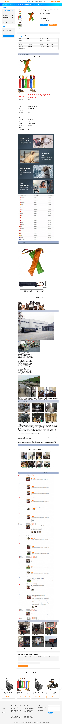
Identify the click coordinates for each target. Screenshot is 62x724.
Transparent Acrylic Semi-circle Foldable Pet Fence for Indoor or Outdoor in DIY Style (29, 716)
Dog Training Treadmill (8, 10)
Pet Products (8, 19)
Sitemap (3, 709)
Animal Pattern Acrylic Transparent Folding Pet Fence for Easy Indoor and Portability (29, 707)
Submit (22, 666)
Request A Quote (55, 1)
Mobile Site (3, 711)
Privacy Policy (4, 712)
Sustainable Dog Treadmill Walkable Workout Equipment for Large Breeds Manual (52, 693)
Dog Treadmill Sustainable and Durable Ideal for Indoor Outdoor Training (16, 711)
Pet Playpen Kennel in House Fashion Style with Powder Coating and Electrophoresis (28, 711)
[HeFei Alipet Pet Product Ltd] (6, 1)
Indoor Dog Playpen (8, 15)
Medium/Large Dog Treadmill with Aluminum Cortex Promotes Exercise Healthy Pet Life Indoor (16, 716)
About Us (3, 708)
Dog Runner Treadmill (8, 12)
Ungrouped (8, 22)
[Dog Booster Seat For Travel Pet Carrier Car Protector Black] (38, 684)
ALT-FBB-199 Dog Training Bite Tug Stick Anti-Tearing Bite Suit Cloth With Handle (23, 693)
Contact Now (52, 24)
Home (3, 705)
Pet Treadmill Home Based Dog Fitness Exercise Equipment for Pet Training (16, 707)
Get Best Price (43, 24)
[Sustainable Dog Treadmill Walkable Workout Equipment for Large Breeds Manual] (52, 684)
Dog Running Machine (8, 13)
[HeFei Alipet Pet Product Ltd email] (3, 33)
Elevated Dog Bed (8, 17)
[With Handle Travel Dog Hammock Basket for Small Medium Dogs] (9, 684)
